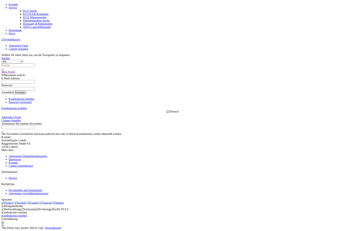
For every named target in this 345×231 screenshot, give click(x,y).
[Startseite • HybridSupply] (10, 39)
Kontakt (13, 4)
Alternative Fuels (18, 45)
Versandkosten (53, 227)
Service (13, 7)
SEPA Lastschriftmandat (37, 27)
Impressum (15, 159)
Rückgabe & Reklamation (37, 23)
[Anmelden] (2, 131)
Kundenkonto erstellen (21, 98)
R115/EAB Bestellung (36, 14)
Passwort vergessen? (20, 102)
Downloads (15, 30)
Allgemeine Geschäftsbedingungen (28, 193)
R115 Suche (30, 10)
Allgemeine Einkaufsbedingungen (28, 156)
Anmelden (20, 92)
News (12, 33)
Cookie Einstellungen (21, 165)
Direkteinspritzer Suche (36, 20)
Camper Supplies (18, 48)
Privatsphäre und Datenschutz (25, 190)
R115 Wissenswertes (34, 17)
